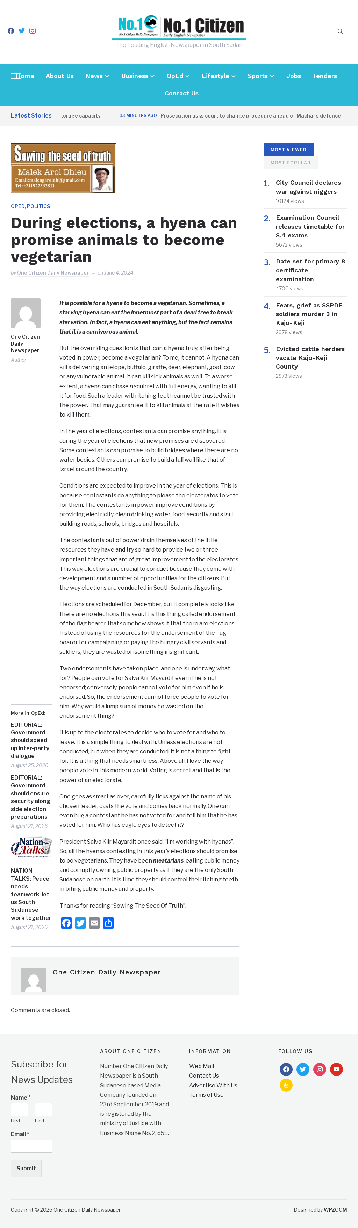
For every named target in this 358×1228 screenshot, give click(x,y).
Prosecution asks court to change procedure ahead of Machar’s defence (237, 116)
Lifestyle (215, 75)
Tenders (325, 75)
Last (39, 1120)
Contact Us (182, 93)
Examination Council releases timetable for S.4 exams (310, 226)
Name (21, 1097)
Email (20, 1134)
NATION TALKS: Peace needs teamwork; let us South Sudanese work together (31, 894)
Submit (26, 1168)
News (94, 75)
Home (25, 75)
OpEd (175, 75)
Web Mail (201, 1066)
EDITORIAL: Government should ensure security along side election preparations (30, 797)
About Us (60, 75)
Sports (258, 75)
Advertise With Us (213, 1085)
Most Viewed (289, 149)
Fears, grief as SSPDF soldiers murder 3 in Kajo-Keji (309, 313)
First (15, 1120)
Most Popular (291, 162)
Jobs (293, 75)
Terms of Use (206, 1095)
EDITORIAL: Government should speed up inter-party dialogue (30, 741)
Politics (38, 206)
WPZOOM (335, 1210)
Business (134, 75)
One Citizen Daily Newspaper (53, 273)
